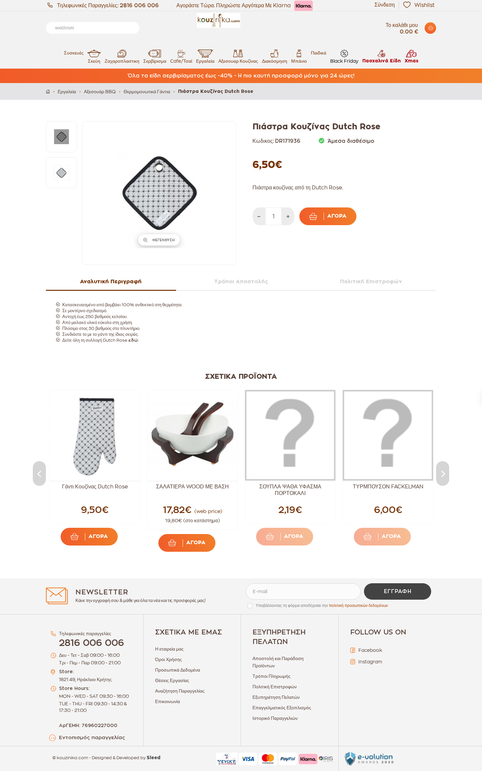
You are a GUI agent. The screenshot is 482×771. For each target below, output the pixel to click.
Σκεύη (94, 61)
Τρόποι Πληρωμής (271, 676)
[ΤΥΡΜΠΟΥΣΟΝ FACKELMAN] (388, 435)
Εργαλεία (205, 61)
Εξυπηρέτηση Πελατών (276, 697)
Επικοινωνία (167, 701)
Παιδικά (318, 53)
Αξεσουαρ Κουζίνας (238, 61)
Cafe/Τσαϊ (181, 61)
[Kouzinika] (241, 20)
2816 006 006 (139, 5)
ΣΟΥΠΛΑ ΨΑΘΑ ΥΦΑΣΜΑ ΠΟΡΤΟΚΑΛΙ (290, 490)
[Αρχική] (48, 91)
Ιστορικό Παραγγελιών (275, 718)
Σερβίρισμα (154, 61)
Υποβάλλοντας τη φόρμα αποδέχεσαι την (322, 606)
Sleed (153, 758)
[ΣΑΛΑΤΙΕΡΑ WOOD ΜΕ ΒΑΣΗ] (192, 435)
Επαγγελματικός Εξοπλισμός (281, 707)
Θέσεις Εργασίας (172, 680)
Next (442, 473)
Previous (39, 473)
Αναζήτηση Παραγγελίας (180, 691)
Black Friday (344, 61)
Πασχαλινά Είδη (381, 61)
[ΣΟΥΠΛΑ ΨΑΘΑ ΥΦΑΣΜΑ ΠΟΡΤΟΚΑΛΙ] (290, 435)
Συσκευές (74, 53)
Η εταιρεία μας (169, 649)
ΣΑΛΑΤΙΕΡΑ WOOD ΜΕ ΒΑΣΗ (192, 486)
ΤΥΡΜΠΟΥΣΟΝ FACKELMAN (388, 486)
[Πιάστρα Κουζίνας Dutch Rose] (61, 136)
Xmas (411, 61)
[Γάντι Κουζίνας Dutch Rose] (95, 435)
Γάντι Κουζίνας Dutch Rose (95, 486)
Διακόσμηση (274, 61)
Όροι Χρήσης (168, 659)
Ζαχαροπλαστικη (122, 61)
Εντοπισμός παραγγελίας (92, 737)
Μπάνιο (299, 61)
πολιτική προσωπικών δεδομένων (358, 606)
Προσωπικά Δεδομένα (177, 670)
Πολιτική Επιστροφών (274, 686)
